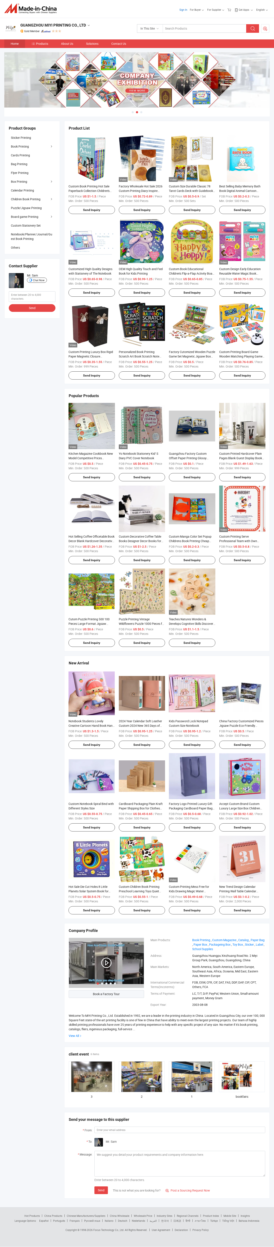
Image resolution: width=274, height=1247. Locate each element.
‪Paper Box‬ (200, 944)
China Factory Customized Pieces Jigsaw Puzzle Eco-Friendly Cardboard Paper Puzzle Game (241, 725)
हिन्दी (188, 1220)
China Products (53, 1215)
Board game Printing (24, 217)
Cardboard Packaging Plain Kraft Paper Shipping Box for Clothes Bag (141, 808)
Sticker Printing (21, 138)
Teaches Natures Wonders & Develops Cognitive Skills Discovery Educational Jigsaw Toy (192, 623)
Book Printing (20, 146)
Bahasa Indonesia (249, 1220)
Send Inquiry (91, 210)
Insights (245, 1215)
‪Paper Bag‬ (258, 940)
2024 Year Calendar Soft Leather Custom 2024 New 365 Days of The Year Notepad (140, 725)
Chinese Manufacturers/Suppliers (86, 1215)
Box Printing (19, 181)
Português (59, 1220)
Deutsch (122, 1220)
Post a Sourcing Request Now (187, 1190)
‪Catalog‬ (243, 940)
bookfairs (242, 1096)
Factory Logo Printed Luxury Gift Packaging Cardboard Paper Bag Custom (191, 808)
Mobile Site (229, 1215)
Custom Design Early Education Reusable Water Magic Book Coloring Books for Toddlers (240, 273)
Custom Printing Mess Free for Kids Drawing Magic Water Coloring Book (189, 891)
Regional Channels (187, 1215)
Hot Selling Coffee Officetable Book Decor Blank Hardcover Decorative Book (91, 540)
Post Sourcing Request (265, 28)
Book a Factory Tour (106, 994)
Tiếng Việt (228, 1220)
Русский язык (92, 1220)
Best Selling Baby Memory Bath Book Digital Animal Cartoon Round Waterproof (240, 190)
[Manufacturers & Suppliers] (31, 8)
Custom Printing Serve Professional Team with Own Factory (238, 540)
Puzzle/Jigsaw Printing (26, 208)
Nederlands (138, 1220)
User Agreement (161, 1230)
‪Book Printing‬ (201, 940)
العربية (153, 1220)
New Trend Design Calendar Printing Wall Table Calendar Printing (237, 891)
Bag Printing (19, 164)
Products (42, 44)
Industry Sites (164, 1215)
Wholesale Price (143, 1215)
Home (15, 44)
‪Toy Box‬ (237, 944)
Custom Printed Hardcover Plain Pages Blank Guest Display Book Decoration (240, 458)
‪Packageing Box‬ (220, 944)
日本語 (177, 1220)
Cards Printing (20, 155)
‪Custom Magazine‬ (224, 940)
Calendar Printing (22, 190)
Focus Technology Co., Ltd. (109, 1230)
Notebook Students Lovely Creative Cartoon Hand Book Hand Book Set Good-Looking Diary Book (91, 725)
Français (75, 1220)
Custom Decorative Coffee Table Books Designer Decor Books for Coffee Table (140, 540)
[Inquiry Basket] (230, 9)
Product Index (211, 1215)
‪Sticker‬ (249, 944)
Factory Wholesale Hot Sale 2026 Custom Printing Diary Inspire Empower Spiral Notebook (140, 190)
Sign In (183, 9)
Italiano (109, 1220)
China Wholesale (119, 1215)
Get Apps (244, 9)
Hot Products (32, 1215)
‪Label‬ (259, 944)
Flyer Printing (19, 173)
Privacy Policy (200, 1230)
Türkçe (214, 1220)
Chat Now (39, 280)
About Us (67, 44)
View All (74, 1036)
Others (15, 247)
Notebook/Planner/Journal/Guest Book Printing (31, 236)
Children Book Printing (25, 199)
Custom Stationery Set (26, 225)
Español (44, 1220)
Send (101, 1190)
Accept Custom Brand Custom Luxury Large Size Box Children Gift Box (239, 808)
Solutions (92, 44)
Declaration (181, 1230)
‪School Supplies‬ (202, 949)
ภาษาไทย (200, 1220)
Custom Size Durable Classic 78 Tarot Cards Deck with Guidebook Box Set (191, 190)
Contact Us (118, 44)
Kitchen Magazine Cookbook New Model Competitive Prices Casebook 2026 (90, 458)
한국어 (165, 1220)
